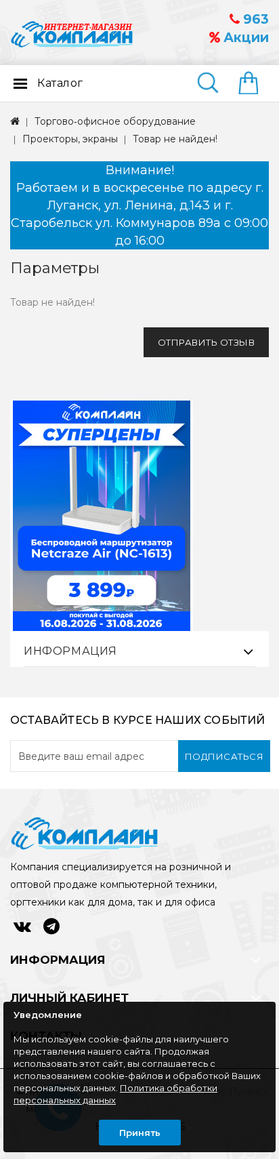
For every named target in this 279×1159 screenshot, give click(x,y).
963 (254, 19)
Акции (244, 37)
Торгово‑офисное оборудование (115, 121)
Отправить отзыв (206, 342)
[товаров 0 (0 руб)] (254, 84)
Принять (139, 1132)
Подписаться (224, 756)
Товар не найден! (175, 139)
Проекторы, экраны (70, 139)
